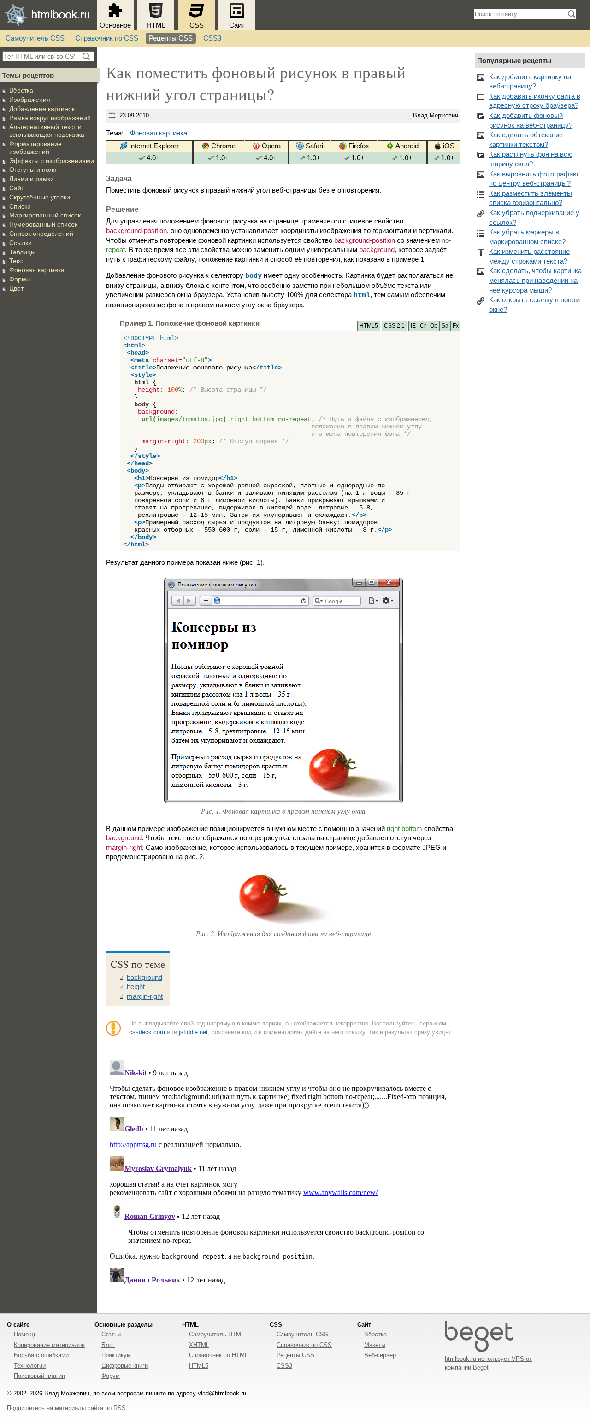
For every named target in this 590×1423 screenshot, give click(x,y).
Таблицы (22, 252)
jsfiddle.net (193, 1032)
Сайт (237, 25)
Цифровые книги (124, 1365)
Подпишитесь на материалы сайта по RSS (66, 1408)
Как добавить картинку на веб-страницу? (530, 81)
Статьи (111, 1334)
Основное (115, 25)
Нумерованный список (43, 224)
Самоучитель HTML (216, 1334)
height (136, 986)
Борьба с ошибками (41, 1355)
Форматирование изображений (35, 147)
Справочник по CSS (106, 38)
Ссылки (20, 242)
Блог (108, 1344)
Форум (110, 1375)
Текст (17, 260)
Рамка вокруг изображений (50, 118)
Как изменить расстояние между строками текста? (529, 256)
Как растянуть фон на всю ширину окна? (530, 159)
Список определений (41, 233)
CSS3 (212, 38)
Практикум (116, 1355)
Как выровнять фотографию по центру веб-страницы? (533, 178)
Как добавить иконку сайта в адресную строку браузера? (534, 101)
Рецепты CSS (171, 38)
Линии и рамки (31, 178)
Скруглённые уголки (39, 197)
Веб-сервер (380, 1355)
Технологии (30, 1365)
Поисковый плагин (39, 1375)
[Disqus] (283, 1172)
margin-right (145, 996)
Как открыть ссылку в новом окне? (534, 304)
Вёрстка (21, 90)
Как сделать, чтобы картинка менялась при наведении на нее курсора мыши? (535, 280)
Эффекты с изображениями (51, 160)
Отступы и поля (33, 169)
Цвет (16, 288)
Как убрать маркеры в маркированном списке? (527, 237)
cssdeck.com (147, 1032)
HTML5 (198, 1365)
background (144, 977)
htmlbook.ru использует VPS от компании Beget (488, 1362)
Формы (20, 279)
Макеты (374, 1344)
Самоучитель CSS (35, 38)
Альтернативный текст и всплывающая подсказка (46, 130)
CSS (196, 25)
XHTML (199, 1344)
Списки (20, 206)
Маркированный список (45, 215)
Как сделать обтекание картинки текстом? (526, 139)
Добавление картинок (42, 108)
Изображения (29, 99)
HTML (156, 25)
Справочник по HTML (218, 1355)
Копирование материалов (49, 1344)
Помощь (25, 1334)
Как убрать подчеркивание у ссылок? (534, 217)
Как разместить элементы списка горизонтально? (530, 198)
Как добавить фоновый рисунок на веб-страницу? (530, 120)
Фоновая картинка (37, 270)
